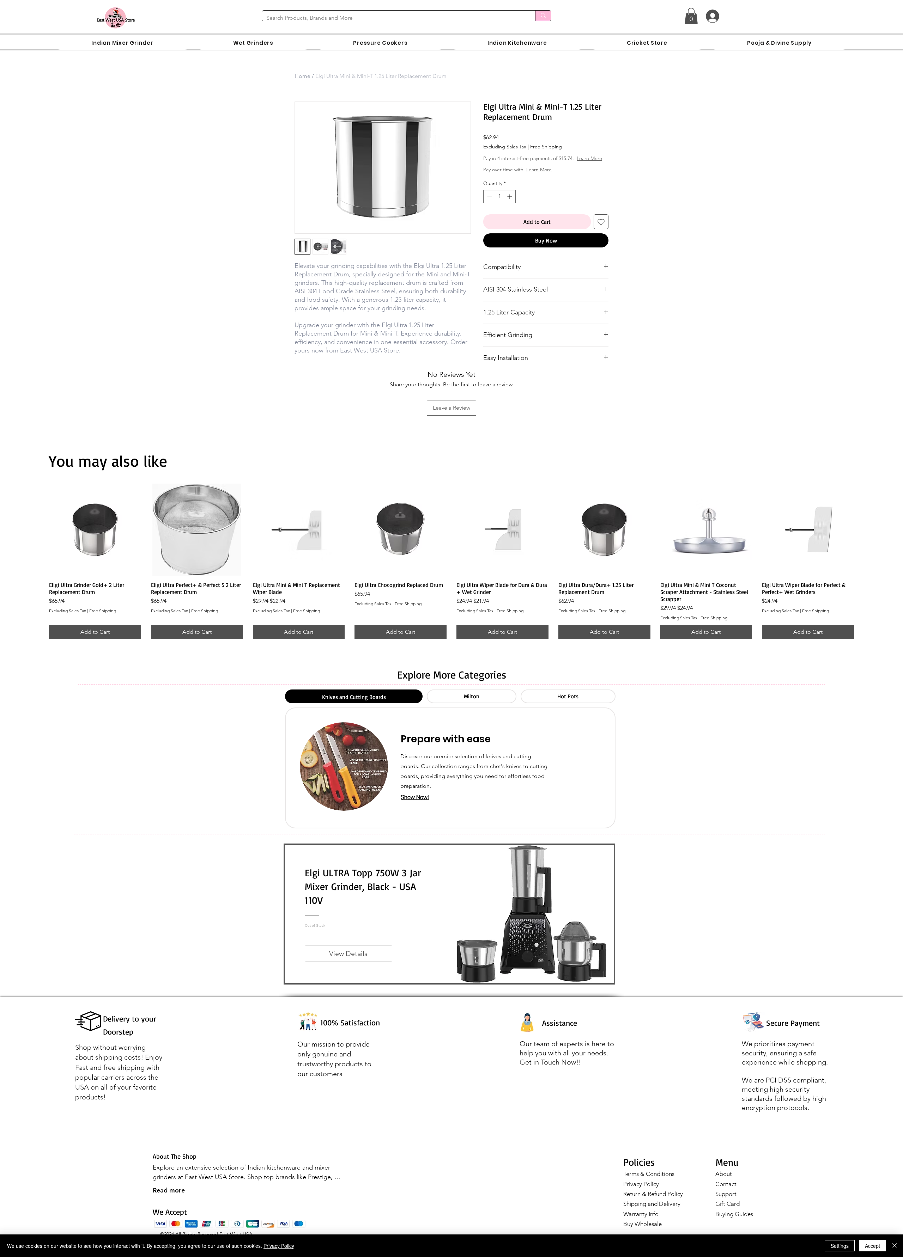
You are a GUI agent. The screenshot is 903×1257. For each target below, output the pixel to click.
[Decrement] (488, 203)
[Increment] (510, 203)
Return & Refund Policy (653, 1200)
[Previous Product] (39, 536)
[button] (691, 16)
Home (302, 76)
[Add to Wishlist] (601, 228)
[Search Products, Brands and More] (543, 16)
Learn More (539, 165)
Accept (872, 1245)
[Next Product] (864, 536)
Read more (169, 1197)
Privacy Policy (641, 1191)
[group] (451, 568)
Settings (840, 1245)
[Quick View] (95, 537)
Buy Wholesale (642, 1230)
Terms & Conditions (648, 1180)
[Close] (894, 1245)
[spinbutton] (499, 203)
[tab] (354, 703)
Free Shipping (546, 146)
